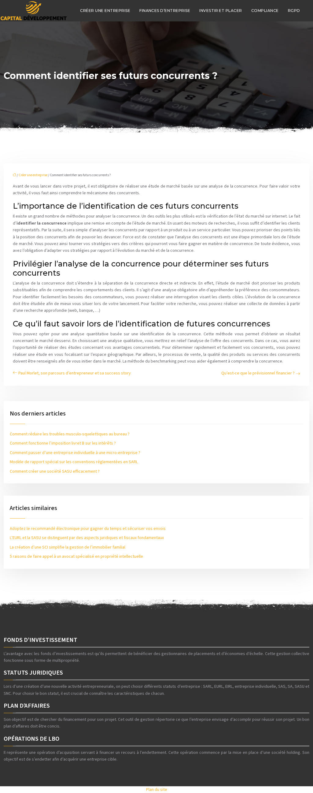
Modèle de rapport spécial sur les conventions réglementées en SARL (74, 462)
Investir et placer (220, 10)
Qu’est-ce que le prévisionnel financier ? (258, 373)
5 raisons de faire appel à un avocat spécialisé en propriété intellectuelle (76, 556)
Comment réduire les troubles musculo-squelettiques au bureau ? (70, 434)
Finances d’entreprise (164, 10)
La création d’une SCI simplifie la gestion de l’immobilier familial (67, 547)
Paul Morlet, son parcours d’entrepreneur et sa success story (74, 373)
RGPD (294, 10)
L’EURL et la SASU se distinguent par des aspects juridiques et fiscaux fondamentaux (87, 538)
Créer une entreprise (105, 10)
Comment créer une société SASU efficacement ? (55, 471)
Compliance (265, 10)
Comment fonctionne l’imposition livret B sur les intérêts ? (63, 443)
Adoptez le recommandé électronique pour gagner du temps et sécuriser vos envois (88, 529)
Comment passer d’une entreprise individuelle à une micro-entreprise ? (75, 453)
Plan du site (156, 790)
